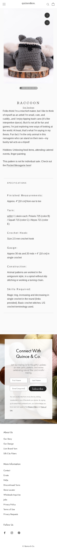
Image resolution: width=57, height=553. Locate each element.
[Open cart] (53, 4)
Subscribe (37, 388)
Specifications (16, 183)
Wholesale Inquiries (12, 494)
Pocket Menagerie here (19, 165)
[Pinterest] (19, 533)
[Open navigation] (4, 4)
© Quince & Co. (28, 546)
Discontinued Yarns (12, 485)
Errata (6, 475)
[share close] (47, 22)
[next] (40, 88)
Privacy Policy (33, 407)
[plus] (47, 15)
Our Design (9, 443)
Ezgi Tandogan (28, 107)
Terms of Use (9, 509)
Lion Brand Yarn (10, 448)
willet (10, 216)
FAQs (6, 480)
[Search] (48, 4)
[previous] (16, 88)
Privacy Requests (11, 514)
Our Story (8, 438)
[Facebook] (5, 533)
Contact (7, 470)
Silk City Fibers (10, 453)
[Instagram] (12, 533)
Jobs (5, 499)
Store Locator (9, 489)
